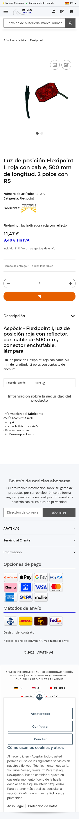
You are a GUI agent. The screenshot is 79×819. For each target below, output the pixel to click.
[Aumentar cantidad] (70, 283)
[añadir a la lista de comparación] (55, 65)
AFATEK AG (45, 652)
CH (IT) (53, 697)
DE (21, 688)
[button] (54, 11)
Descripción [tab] (14, 316)
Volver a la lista (16, 40)
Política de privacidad (51, 502)
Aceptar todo (40, 713)
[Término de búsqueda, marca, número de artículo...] (70, 23)
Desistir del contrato (19, 632)
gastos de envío (44, 248)
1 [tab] (37, 133)
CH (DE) (59, 688)
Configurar (40, 726)
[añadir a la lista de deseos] (66, 65)
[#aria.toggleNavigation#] (6, 9)
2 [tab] (41, 133)
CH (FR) (30, 697)
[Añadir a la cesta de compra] (7, 54)
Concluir (40, 739)
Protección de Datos (42, 806)
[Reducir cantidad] (8, 283)
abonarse (59, 512)
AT (39, 688)
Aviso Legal (15, 806)
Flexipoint (27, 198)
